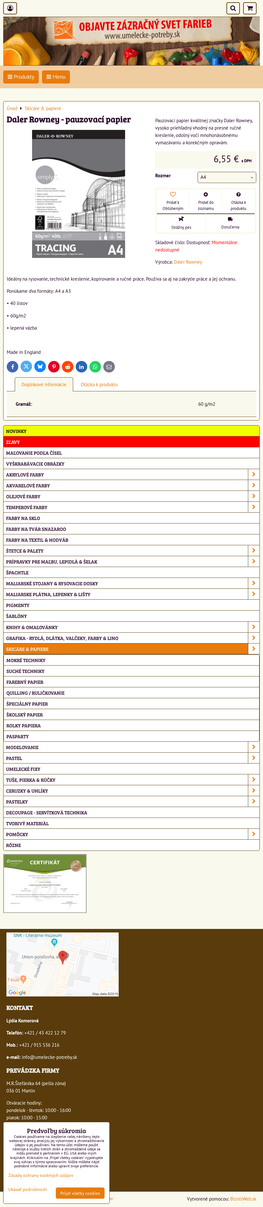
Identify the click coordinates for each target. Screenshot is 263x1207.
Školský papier (24, 714)
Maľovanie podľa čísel (34, 452)
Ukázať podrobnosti (27, 1189)
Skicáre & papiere (27, 648)
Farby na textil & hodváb (37, 539)
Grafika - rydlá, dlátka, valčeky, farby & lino (62, 638)
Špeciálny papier (27, 703)
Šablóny (16, 615)
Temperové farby (26, 507)
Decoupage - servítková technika (46, 812)
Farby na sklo (23, 518)
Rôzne (13, 845)
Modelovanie (22, 747)
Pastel (14, 758)
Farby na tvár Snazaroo (36, 528)
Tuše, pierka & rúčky (30, 779)
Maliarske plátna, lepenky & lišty (48, 594)
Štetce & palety (25, 550)
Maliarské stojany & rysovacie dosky (52, 583)
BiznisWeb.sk (243, 1198)
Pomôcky (17, 834)
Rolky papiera (23, 725)
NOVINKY (16, 431)
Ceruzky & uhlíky (27, 790)
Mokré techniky (26, 660)
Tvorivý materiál (27, 823)
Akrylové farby (25, 474)
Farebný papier (24, 681)
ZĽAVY (13, 441)
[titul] (131, 63)
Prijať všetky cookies (80, 1193)
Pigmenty (18, 605)
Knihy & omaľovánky (32, 627)
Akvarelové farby (28, 485)
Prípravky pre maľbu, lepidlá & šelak (51, 561)
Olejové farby (23, 496)
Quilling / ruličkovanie (35, 692)
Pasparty (17, 736)
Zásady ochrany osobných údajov (40, 1175)
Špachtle (17, 572)
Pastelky (17, 801)
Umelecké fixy (23, 768)
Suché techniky (25, 670)
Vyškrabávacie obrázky (35, 463)
